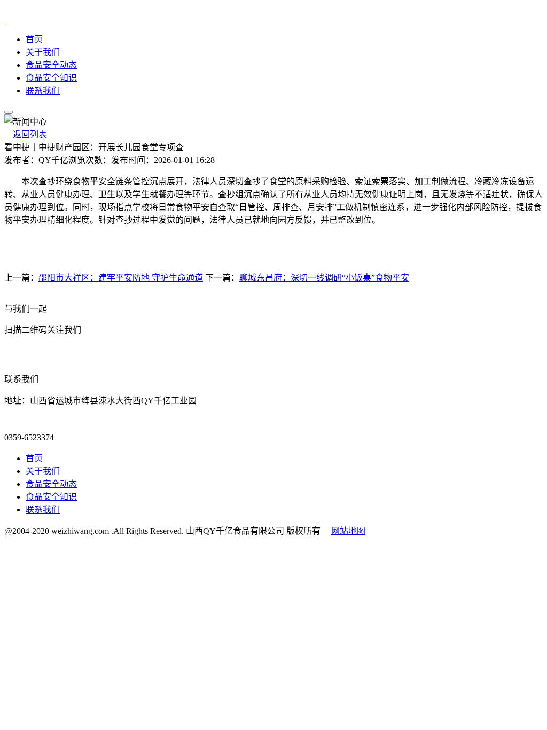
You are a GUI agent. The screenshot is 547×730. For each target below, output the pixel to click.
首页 (34, 39)
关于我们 (43, 52)
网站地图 (348, 530)
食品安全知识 (51, 77)
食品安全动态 (51, 64)
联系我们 (43, 90)
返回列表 (25, 134)
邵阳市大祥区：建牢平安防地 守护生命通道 (120, 277)
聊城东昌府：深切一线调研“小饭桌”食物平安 (324, 277)
